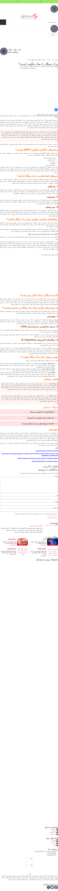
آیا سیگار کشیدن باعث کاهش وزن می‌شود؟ (42, 412)
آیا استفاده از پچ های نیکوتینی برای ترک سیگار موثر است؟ (38, 423)
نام (57, 495)
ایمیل (56, 501)
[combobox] (32, 22)
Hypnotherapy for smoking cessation (47, 451)
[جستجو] (3, 22)
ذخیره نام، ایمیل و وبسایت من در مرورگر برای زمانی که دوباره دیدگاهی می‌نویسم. (36, 513)
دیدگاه (56, 476)
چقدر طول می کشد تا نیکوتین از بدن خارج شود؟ (40, 418)
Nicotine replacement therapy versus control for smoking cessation (38, 458)
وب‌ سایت (55, 507)
